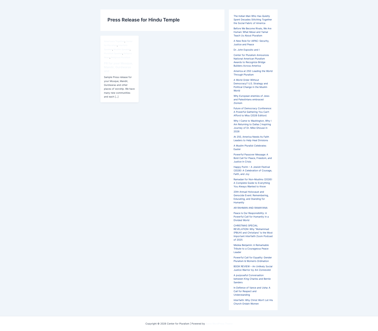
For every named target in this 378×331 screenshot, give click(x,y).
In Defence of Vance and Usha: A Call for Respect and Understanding (252, 291)
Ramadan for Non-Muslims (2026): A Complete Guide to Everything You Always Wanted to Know (253, 183)
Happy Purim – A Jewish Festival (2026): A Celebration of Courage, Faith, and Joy (253, 170)
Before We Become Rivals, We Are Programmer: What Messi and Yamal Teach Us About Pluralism (252, 32)
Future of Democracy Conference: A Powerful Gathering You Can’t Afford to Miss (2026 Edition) (253, 112)
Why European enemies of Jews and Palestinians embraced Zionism (251, 99)
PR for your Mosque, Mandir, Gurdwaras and (118, 67)
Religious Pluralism (120, 57)
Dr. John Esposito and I (247, 49)
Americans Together (114, 41)
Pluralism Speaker (113, 53)
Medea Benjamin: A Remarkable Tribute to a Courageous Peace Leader (251, 249)
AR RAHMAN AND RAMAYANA (251, 207)
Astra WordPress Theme (219, 323)
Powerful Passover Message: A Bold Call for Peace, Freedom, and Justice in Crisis (253, 158)
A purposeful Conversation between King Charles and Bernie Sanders (252, 279)
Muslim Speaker (122, 49)
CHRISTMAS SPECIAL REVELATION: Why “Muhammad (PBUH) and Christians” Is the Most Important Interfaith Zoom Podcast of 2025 (253, 232)
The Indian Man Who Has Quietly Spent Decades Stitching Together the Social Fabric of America (253, 20)
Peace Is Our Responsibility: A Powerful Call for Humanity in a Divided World (251, 217)
